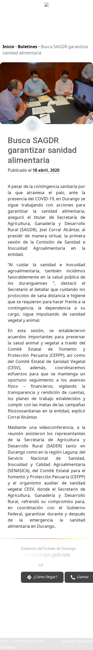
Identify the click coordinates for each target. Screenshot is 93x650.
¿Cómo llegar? (44, 576)
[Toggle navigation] (82, 32)
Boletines (27, 46)
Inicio (8, 46)
